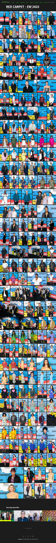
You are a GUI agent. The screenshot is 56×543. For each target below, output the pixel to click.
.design (31, 2)
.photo (13, 2)
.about (41, 2)
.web (27, 2)
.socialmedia (22, 2)
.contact (45, 2)
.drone (17, 2)
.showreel (36, 2)
